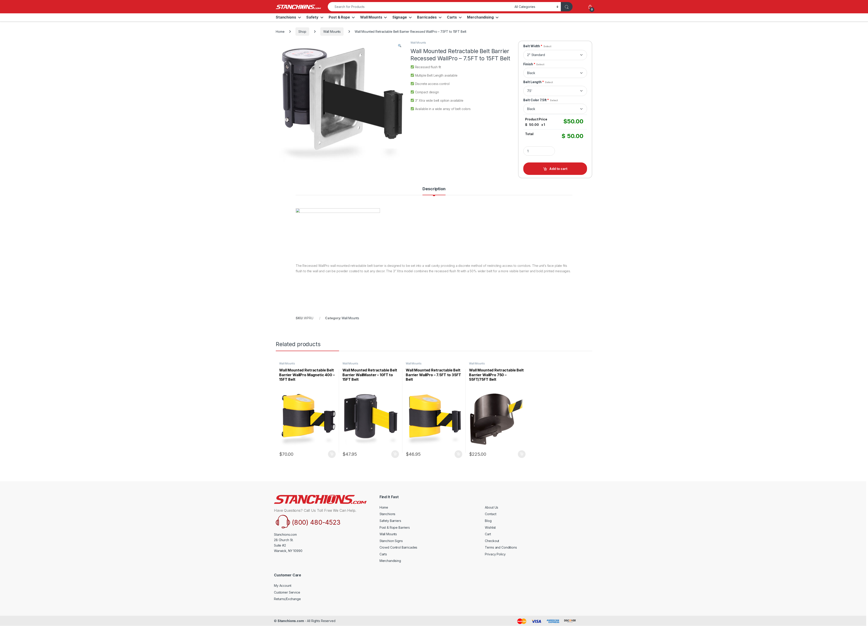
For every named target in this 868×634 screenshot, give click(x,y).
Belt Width (537, 46)
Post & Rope (339, 17)
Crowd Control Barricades (398, 547)
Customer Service (287, 592)
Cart (488, 534)
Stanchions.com (291, 621)
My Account (282, 585)
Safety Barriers (390, 521)
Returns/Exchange (287, 599)
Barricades (427, 17)
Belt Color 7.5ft (540, 100)
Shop (302, 31)
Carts (452, 17)
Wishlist (490, 527)
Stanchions (286, 17)
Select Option (331, 454)
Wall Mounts (371, 17)
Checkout (492, 541)
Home (280, 31)
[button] (399, 45)
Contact (490, 514)
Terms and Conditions (501, 547)
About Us (491, 507)
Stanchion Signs (391, 541)
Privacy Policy (495, 554)
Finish (533, 64)
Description (433, 189)
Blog (488, 521)
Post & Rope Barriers (395, 527)
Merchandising (480, 17)
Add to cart (558, 169)
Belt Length (538, 82)
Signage (399, 17)
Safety (312, 17)
